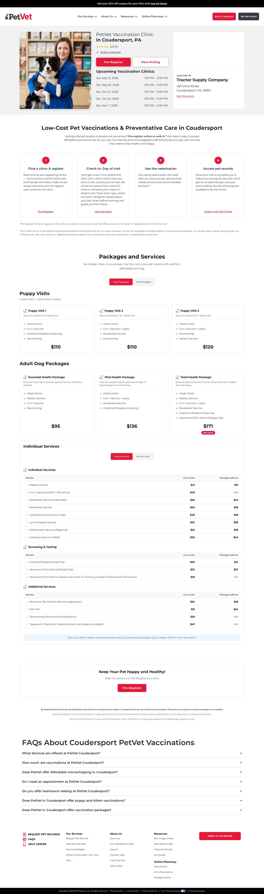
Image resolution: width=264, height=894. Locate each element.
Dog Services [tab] (121, 456)
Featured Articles (163, 849)
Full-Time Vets (117, 860)
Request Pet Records (77, 838)
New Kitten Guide (163, 844)
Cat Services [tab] (143, 456)
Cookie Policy (133, 891)
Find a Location (224, 16)
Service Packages (75, 849)
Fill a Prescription (163, 872)
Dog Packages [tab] (121, 282)
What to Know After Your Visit (82, 855)
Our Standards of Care (122, 844)
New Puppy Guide (163, 838)
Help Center (116, 866)
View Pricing (150, 62)
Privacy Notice (117, 891)
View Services (103, 211)
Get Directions (185, 96)
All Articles (159, 855)
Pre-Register (113, 62)
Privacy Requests (197, 891)
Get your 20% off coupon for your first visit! (132, 3)
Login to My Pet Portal (218, 211)
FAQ (68, 860)
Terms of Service (150, 891)
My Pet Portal (249, 16)
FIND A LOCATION (220, 836)
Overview (115, 838)
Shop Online (160, 866)
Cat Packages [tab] (143, 282)
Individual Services (76, 844)
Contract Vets (117, 855)
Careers (114, 849)
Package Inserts (162, 877)
